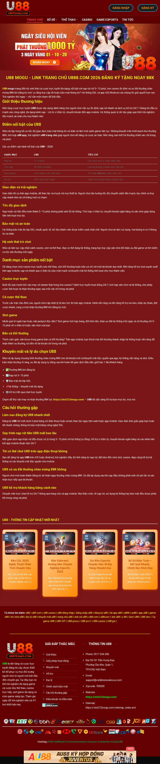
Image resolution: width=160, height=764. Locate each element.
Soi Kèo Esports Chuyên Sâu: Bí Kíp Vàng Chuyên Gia (100, 564)
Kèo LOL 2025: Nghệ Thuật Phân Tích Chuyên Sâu (20, 564)
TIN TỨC (128, 19)
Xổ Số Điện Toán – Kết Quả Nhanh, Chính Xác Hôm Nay (140, 564)
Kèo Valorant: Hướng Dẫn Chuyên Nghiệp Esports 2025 (60, 566)
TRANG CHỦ (35, 19)
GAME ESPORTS (107, 19)
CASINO (87, 19)
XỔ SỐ (51, 19)
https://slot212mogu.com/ (101, 696)
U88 (4, 88)
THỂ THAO (68, 19)
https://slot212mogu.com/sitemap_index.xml (111, 707)
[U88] (19, 8)
